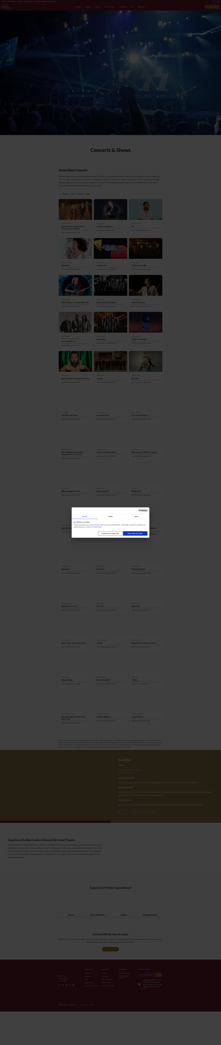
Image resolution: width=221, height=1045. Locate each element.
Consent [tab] (84, 516)
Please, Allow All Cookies (135, 533)
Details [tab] (110, 516)
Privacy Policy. (97, 527)
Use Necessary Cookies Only (110, 533)
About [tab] (136, 516)
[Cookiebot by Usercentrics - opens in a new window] (139, 510)
